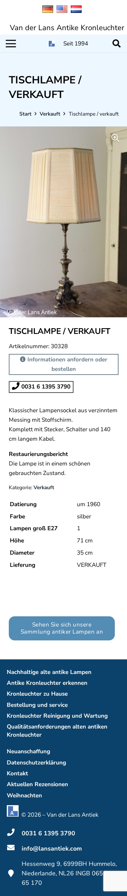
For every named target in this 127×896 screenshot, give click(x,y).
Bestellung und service (37, 705)
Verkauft (50, 114)
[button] (116, 44)
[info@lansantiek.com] (14, 848)
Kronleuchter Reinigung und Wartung (57, 716)
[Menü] (10, 43)
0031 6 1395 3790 (45, 387)
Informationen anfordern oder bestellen (66, 364)
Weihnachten (24, 795)
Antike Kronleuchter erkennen (47, 683)
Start (25, 114)
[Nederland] (78, 11)
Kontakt (17, 773)
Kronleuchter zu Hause (37, 694)
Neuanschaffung (28, 751)
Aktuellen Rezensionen (37, 784)
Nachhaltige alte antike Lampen (49, 672)
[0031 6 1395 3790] (14, 833)
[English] (64, 11)
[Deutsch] (49, 11)
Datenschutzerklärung (36, 762)
